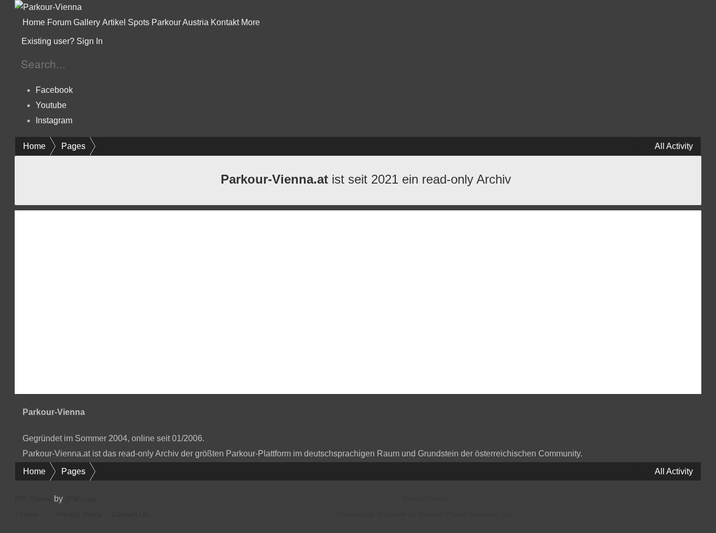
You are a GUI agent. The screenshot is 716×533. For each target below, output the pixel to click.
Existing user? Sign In (64, 41)
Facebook (54, 90)
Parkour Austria (180, 22)
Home (34, 22)
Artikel (114, 22)
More (251, 22)
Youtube (51, 105)
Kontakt (225, 22)
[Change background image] (131, 41)
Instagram (54, 120)
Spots (138, 22)
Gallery (86, 22)
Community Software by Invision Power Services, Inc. (425, 514)
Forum (59, 22)
